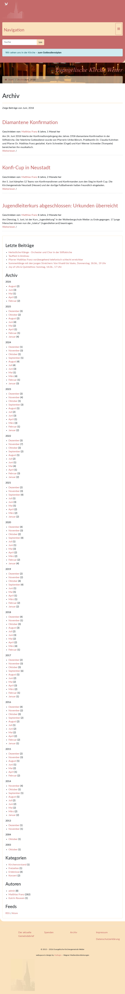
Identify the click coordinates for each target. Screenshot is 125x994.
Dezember (14, 311)
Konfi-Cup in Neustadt (26, 167)
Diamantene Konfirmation (30, 122)
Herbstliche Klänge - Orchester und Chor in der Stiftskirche (40, 252)
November (14, 350)
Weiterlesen (8, 151)
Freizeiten (14, 868)
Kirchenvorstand (17, 864)
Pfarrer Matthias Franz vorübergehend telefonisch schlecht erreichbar (46, 259)
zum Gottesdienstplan (49, 52)
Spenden (49, 932)
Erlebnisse (14, 872)
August (12, 286)
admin (12, 891)
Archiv (20, 79)
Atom (15, 913)
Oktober (13, 315)
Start (10, 79)
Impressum (102, 932)
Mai (11, 293)
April (11, 297)
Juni (11, 290)
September (14, 358)
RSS (7, 913)
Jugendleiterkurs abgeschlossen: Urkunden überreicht (60, 205)
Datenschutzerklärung (108, 939)
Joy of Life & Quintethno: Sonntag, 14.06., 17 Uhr (35, 267)
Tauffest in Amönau (19, 256)
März (11, 376)
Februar (13, 301)
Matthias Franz (29, 131)
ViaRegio (57, 955)
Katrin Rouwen (17, 898)
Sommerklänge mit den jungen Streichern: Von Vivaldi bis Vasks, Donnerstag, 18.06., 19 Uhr (57, 263)
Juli (10, 365)
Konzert (13, 875)
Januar (12, 337)
